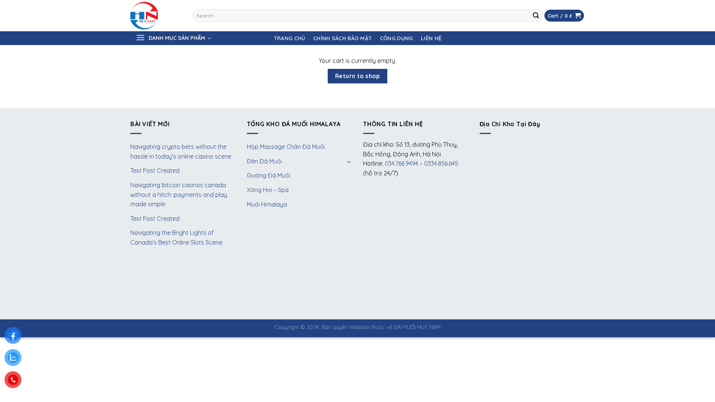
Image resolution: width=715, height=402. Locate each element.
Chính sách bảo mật (342, 38)
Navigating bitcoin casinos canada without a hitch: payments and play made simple (178, 194)
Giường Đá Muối (268, 175)
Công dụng (396, 38)
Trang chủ (289, 38)
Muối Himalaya (267, 204)
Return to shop (357, 76)
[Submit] (536, 15)
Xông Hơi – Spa (268, 190)
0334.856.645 (441, 163)
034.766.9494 (401, 163)
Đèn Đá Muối (264, 161)
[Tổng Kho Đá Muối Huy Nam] (155, 15)
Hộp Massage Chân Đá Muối (286, 146)
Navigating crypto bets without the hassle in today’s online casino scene (180, 151)
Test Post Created (154, 170)
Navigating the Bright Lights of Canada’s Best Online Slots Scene (176, 237)
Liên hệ (431, 38)
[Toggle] (349, 161)
